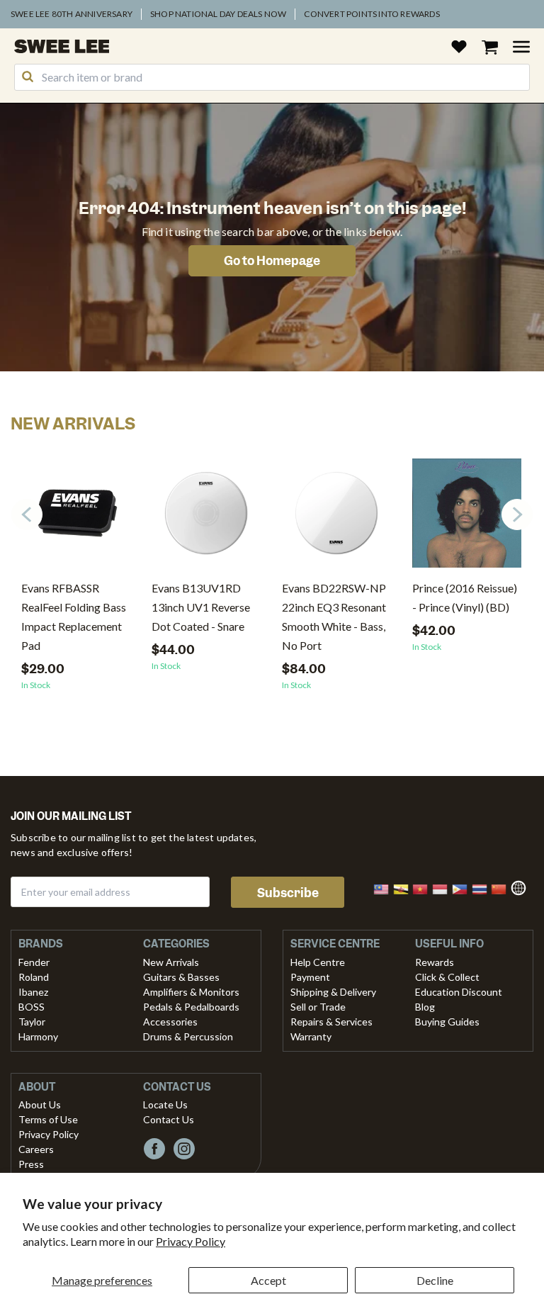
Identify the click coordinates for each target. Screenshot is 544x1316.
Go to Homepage (272, 261)
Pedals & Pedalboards (191, 1007)
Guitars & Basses (181, 977)
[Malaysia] (385, 887)
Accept (268, 1280)
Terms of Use (48, 1119)
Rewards (434, 962)
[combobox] (272, 77)
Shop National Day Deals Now (218, 14)
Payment (310, 977)
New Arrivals (171, 962)
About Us (39, 1104)
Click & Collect (447, 977)
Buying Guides (447, 1022)
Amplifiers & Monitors (191, 992)
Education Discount (458, 992)
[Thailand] (484, 887)
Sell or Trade (318, 1007)
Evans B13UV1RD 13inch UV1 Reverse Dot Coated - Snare (201, 607)
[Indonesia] (444, 887)
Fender (34, 962)
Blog (425, 1007)
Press (31, 1164)
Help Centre (317, 962)
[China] (503, 887)
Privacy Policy (190, 1241)
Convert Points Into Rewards (371, 14)
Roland (33, 977)
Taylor (31, 1022)
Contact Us (168, 1119)
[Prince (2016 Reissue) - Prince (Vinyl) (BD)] (466, 518)
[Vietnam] (424, 887)
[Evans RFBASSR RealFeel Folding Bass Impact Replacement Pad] (75, 518)
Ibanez (33, 992)
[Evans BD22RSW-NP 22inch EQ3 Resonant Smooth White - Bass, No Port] (336, 518)
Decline (434, 1280)
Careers (36, 1149)
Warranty (311, 1036)
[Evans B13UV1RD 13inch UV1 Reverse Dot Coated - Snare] (206, 518)
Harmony (38, 1036)
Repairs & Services (331, 1022)
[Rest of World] (522, 886)
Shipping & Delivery (333, 992)
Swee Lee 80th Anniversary (71, 14)
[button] (517, 514)
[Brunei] (405, 887)
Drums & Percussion (188, 1036)
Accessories (170, 1022)
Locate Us (165, 1104)
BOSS (31, 1007)
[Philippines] (464, 887)
